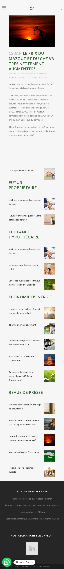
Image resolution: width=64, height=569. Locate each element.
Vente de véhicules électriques (24, 452)
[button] (6, 562)
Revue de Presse (37, 73)
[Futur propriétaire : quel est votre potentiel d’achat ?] (49, 219)
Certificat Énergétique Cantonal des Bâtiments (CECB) (32, 518)
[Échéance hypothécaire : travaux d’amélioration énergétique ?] (49, 284)
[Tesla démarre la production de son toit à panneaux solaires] (49, 424)
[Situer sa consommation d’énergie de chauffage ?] (49, 408)
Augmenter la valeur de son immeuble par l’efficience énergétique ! (22, 376)
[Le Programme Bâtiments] (49, 174)
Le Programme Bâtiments (21, 170)
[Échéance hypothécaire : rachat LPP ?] (49, 269)
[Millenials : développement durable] (49, 471)
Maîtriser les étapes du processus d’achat (32, 498)
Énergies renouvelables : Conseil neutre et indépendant (32, 505)
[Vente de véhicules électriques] (49, 456)
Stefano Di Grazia (17, 77)
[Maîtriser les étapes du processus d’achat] (49, 204)
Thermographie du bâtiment (22, 324)
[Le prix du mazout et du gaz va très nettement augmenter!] (49, 440)
